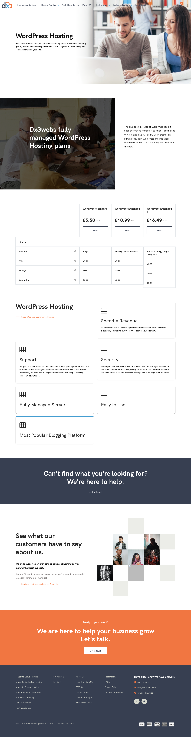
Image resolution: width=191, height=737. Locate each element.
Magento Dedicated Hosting (29, 681)
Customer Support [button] (121, 5)
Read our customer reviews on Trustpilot (40, 584)
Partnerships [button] (101, 5)
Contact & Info (82, 692)
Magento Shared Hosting (27, 687)
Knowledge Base (84, 702)
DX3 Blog (80, 687)
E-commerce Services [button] (26, 5)
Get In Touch (140, 5)
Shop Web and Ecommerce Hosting (37, 316)
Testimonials (111, 676)
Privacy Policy (111, 687)
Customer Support (84, 697)
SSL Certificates (23, 702)
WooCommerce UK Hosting (29, 692)
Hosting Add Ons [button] (48, 5)
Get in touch (95, 491)
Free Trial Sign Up (84, 681)
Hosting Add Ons (23, 707)
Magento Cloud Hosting (27, 676)
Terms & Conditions (114, 692)
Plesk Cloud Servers (70, 5)
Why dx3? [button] (86, 5)
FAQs (107, 681)
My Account (58, 676)
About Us (80, 676)
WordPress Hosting (25, 697)
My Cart (57, 681)
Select (95, 230)
